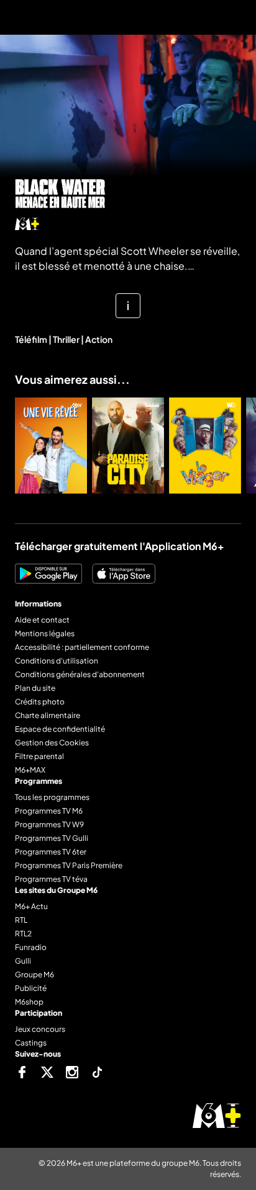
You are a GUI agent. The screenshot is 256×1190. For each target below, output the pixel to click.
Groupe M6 (34, 974)
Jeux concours (40, 1029)
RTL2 (23, 933)
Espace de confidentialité (60, 729)
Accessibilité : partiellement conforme (82, 647)
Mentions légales (45, 633)
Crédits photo (40, 701)
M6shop (29, 1001)
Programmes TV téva (51, 879)
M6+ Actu (31, 906)
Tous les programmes (52, 797)
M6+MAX (30, 770)
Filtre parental (39, 756)
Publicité (31, 988)
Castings (31, 1042)
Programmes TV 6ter (50, 851)
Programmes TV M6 (49, 810)
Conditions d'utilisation (56, 660)
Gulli (23, 961)
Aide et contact (42, 619)
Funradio (31, 947)
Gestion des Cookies (52, 742)
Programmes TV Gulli (51, 838)
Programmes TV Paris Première (68, 865)
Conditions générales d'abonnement (80, 674)
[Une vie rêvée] (51, 445)
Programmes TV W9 (49, 824)
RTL (21, 920)
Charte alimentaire (47, 715)
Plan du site (35, 688)
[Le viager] (205, 445)
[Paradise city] (128, 445)
